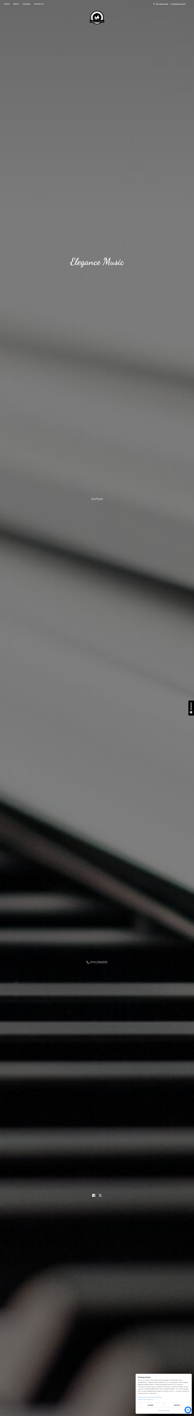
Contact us (39, 4)
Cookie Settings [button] (164, 1410)
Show (191, 708)
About (16, 4)
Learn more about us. (146, 1399)
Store (7, 4)
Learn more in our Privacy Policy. (150, 1397)
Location (26, 4)
